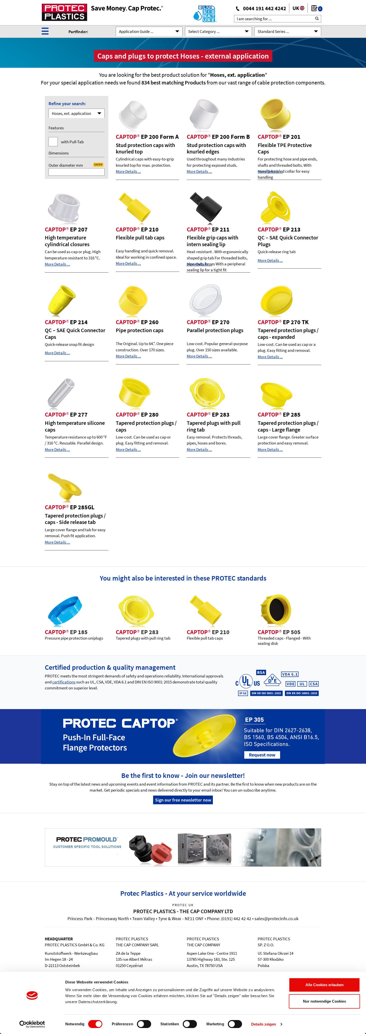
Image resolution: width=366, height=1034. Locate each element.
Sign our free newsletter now (183, 800)
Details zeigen (263, 1024)
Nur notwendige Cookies (324, 1001)
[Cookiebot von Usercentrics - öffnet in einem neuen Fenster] (32, 1024)
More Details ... (128, 171)
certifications (63, 682)
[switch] (144, 1024)
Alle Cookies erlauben (324, 985)
